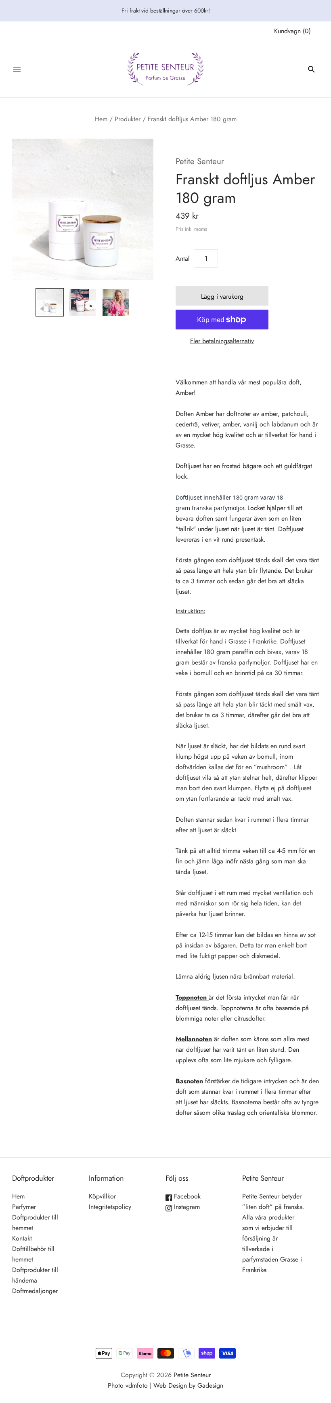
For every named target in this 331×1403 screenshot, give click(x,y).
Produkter (127, 119)
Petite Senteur (200, 161)
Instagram (186, 1206)
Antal (183, 258)
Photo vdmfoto (128, 1385)
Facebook (186, 1196)
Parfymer (24, 1206)
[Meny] (17, 69)
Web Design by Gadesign (188, 1385)
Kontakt (22, 1238)
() (292, 31)
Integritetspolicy (110, 1206)
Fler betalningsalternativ (222, 341)
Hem (101, 119)
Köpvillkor (102, 1196)
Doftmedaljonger (35, 1290)
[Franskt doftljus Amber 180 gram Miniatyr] (50, 302)
